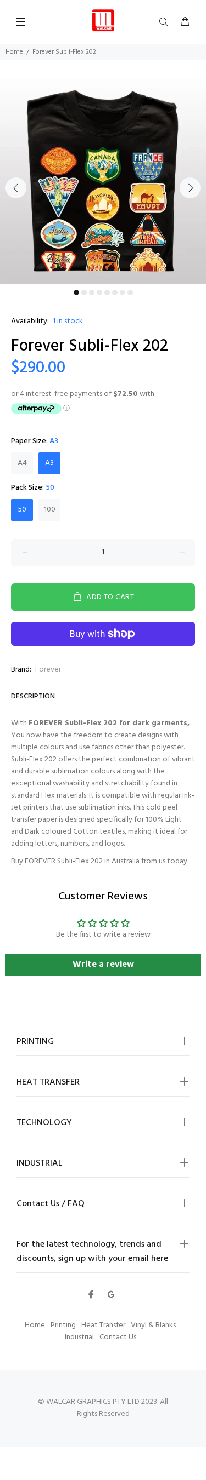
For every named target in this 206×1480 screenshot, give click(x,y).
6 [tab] (115, 292)
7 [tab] (122, 292)
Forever (48, 669)
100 (49, 509)
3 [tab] (91, 292)
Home (14, 52)
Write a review (103, 964)
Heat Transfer (103, 1325)
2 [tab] (84, 292)
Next (190, 187)
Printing (63, 1325)
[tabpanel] (103, 181)
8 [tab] (130, 292)
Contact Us (117, 1337)
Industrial (79, 1337)
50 (22, 509)
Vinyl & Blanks (153, 1325)
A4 (22, 463)
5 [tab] (107, 292)
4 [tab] (99, 292)
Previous (15, 187)
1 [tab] (76, 292)
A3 (49, 463)
